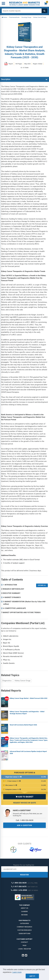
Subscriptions (24, 933)
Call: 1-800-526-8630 (24, 820)
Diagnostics (7, 681)
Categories (24, 923)
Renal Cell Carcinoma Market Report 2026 (23, 725)
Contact (24, 942)
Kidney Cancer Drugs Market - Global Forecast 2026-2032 (28, 698)
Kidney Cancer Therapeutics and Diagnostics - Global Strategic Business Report (27, 712)
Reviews (24, 915)
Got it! (32, 976)
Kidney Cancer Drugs (22, 681)
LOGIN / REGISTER (24, 949)
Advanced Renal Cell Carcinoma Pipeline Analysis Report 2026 (28, 752)
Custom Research (24, 930)
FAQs (24, 945)
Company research (24, 927)
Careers (24, 911)
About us (24, 908)
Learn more (16, 972)
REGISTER (24, 875)
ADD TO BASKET (24, 797)
